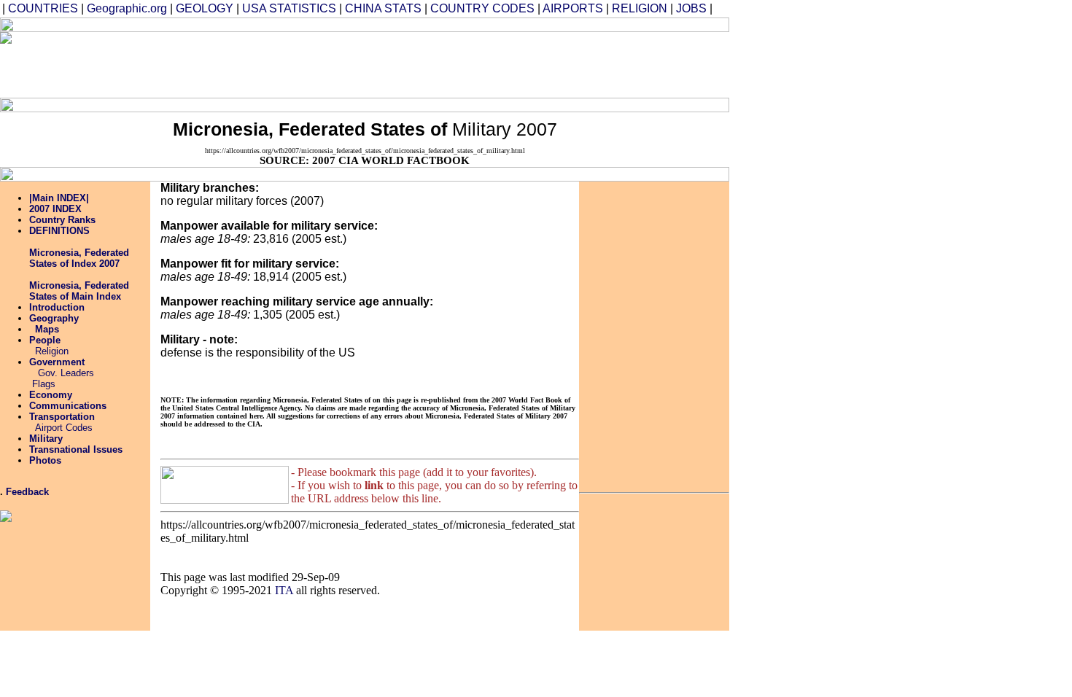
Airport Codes (64, 427)
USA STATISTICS (289, 8)
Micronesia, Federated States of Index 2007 (79, 258)
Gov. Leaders (64, 372)
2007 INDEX (55, 208)
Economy (50, 394)
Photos (45, 460)
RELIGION (639, 8)
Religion (52, 351)
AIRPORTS (573, 8)
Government (57, 362)
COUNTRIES (43, 8)
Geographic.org (127, 8)
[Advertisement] (448, 65)
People (45, 340)
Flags (43, 383)
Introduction (57, 307)
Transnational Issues (76, 449)
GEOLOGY (204, 8)
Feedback (27, 491)
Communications (67, 405)
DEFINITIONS (59, 230)
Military (46, 438)
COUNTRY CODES (482, 8)
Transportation (62, 416)
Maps (47, 329)
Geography (54, 318)
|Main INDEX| (59, 197)
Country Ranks (62, 219)
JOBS (691, 8)
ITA (284, 590)
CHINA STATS (383, 8)
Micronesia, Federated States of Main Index (79, 291)
